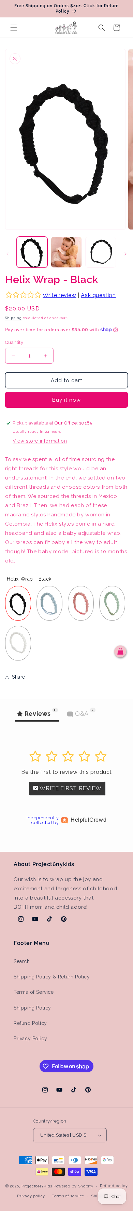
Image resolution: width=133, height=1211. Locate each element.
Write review (59, 295)
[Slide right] (125, 253)
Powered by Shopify (73, 1186)
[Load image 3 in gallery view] (100, 252)
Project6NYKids (36, 1186)
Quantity (14, 342)
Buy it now (66, 400)
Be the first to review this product (66, 772)
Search (22, 961)
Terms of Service (34, 992)
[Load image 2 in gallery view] (66, 252)
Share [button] (18, 677)
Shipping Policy (32, 1008)
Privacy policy (31, 1196)
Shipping (13, 318)
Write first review (70, 788)
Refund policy (114, 1186)
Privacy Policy (30, 1038)
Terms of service (68, 1196)
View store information (40, 441)
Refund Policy (30, 1023)
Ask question (98, 295)
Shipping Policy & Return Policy (52, 976)
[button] (13, 27)
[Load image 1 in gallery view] (32, 252)
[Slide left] (7, 253)
